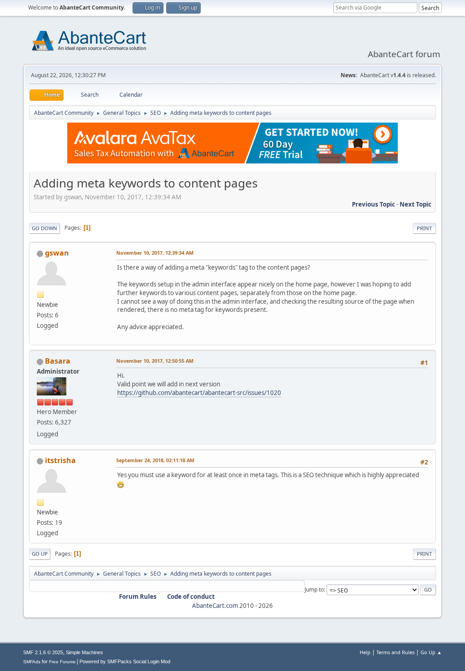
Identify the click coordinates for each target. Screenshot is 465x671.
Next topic (415, 204)
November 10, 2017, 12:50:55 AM (154, 360)
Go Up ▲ (431, 652)
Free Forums (62, 661)
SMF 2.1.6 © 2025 (43, 652)
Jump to (314, 589)
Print (424, 228)
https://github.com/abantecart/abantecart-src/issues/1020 (199, 393)
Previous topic (373, 204)
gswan (57, 253)
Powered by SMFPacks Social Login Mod (124, 661)
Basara (57, 361)
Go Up (40, 553)
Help (365, 652)
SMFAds (31, 661)
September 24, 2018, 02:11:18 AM (155, 460)
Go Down (44, 228)
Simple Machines (84, 652)
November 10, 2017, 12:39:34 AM (154, 252)
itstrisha (60, 460)
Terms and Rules (395, 652)
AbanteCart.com (215, 606)
